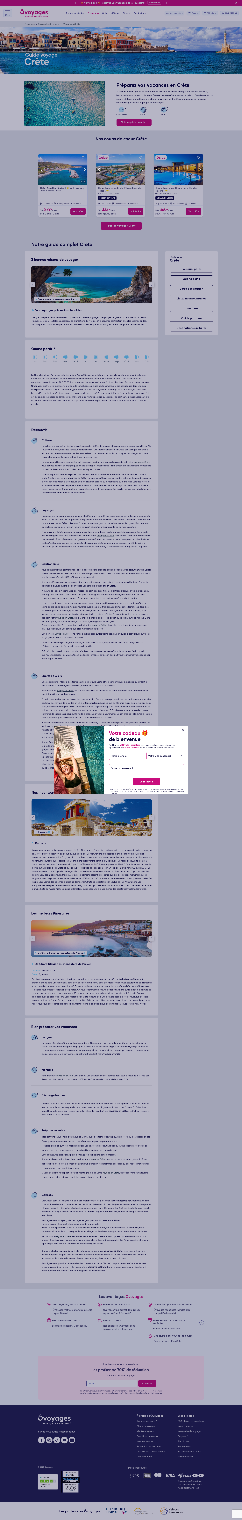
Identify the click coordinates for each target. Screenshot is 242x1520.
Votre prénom (119, 750)
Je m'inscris (146, 781)
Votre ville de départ (160, 750)
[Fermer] (183, 730)
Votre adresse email (122, 763)
